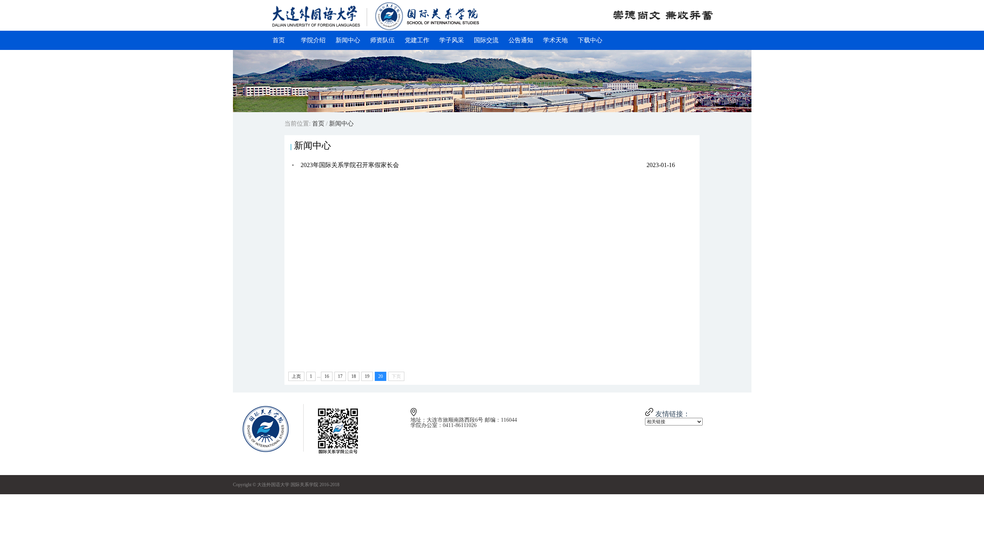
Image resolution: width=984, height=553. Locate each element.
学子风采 (451, 40)
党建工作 (417, 40)
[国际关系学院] (375, 29)
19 (367, 376)
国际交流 (486, 40)
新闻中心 (348, 40)
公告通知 (521, 40)
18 (353, 376)
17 (340, 376)
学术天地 (555, 40)
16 (326, 376)
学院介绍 (313, 40)
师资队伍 (382, 40)
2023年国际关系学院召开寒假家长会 (488, 165)
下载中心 (590, 40)
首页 (279, 40)
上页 (296, 376)
